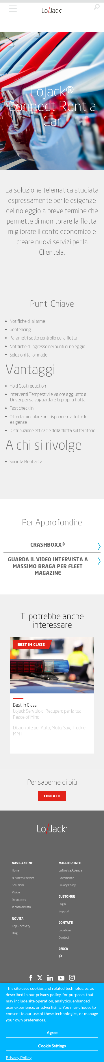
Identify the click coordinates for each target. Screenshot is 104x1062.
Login (62, 904)
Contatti (52, 796)
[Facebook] (30, 978)
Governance (66, 878)
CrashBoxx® (47, 545)
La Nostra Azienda (70, 870)
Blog (15, 933)
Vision (16, 892)
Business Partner (23, 878)
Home (16, 870)
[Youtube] (61, 978)
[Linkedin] (50, 978)
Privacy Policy (67, 885)
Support (64, 911)
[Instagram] (72, 978)
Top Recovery (21, 926)
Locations (65, 930)
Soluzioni (18, 885)
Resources (19, 899)
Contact (64, 937)
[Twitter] (40, 978)
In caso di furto (21, 907)
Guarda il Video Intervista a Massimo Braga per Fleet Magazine (48, 566)
